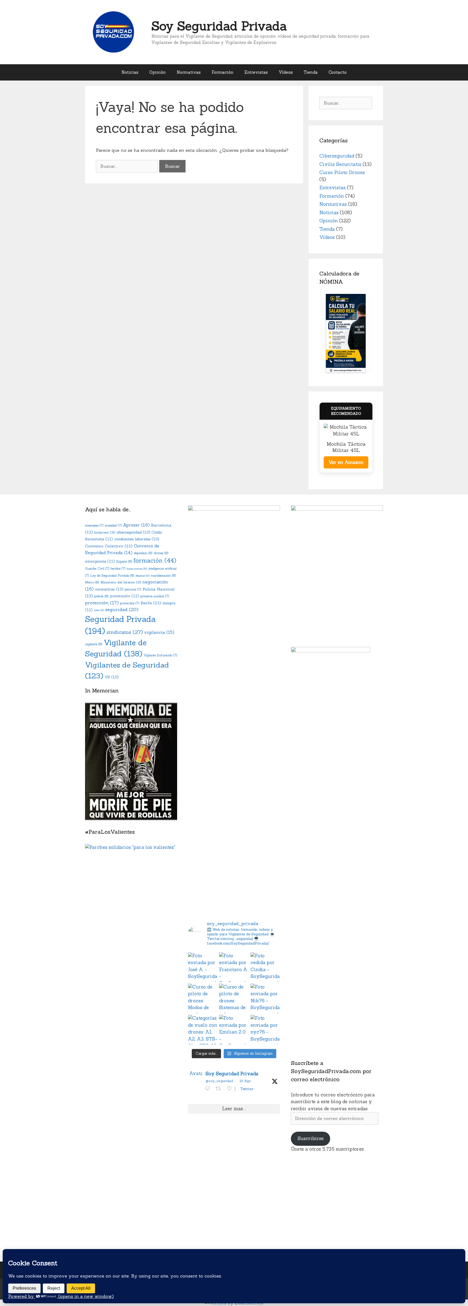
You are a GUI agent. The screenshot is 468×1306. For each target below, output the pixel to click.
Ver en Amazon (346, 462)
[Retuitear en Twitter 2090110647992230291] (220, 1089)
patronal (133, 589)
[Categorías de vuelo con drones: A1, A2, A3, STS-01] (202, 1029)
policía (101, 596)
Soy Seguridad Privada (219, 26)
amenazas (94, 525)
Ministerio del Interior (120, 582)
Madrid (143, 575)
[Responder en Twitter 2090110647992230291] (209, 1089)
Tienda (311, 72)
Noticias (129, 72)
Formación (222, 72)
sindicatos (124, 632)
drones (161, 553)
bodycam (104, 532)
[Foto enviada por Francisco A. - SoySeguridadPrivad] (234, 967)
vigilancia (159, 632)
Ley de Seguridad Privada (112, 575)
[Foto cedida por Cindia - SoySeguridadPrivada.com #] (265, 967)
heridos (117, 568)
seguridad (121, 609)
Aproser (136, 525)
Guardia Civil (97, 568)
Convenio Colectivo (108, 545)
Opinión (157, 72)
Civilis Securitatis (340, 164)
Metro (92, 582)
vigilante (93, 644)
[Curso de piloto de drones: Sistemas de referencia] (234, 998)
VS (111, 677)
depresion (143, 553)
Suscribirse (311, 1138)
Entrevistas (256, 72)
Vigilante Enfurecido (160, 655)
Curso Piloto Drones (342, 172)
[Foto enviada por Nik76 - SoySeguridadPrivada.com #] (265, 998)
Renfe (151, 602)
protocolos (129, 603)
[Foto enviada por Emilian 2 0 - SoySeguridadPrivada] (234, 1029)
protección (102, 602)
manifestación (163, 575)
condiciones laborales (136, 539)
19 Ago (245, 1081)
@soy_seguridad (219, 1081)
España (124, 561)
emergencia (100, 561)
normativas (109, 589)
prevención (124, 595)
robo (99, 610)
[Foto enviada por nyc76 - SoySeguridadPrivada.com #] (265, 1029)
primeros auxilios (154, 596)
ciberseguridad (133, 532)
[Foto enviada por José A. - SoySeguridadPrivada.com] (202, 967)
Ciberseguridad (336, 156)
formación (155, 560)
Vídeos (286, 72)
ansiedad (113, 525)
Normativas (189, 72)
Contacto (338, 72)
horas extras (137, 568)
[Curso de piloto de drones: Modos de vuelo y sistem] (202, 998)
